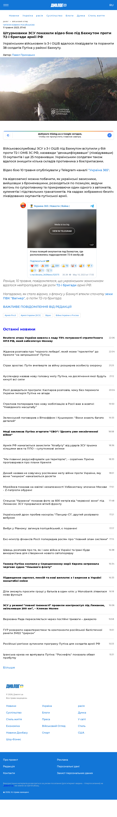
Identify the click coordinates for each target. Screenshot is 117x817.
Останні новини (19, 329)
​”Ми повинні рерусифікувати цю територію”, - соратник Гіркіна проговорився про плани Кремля (48, 461)
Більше (9, 667)
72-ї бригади (66, 285)
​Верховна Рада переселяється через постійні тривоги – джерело (49, 619)
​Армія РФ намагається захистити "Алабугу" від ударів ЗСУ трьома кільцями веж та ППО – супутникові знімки (50, 447)
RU (111, 5)
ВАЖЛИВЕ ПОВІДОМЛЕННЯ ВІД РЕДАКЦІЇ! (37, 307)
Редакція (9, 766)
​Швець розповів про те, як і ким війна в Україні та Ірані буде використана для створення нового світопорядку (46, 551)
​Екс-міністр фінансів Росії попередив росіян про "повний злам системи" (55, 539)
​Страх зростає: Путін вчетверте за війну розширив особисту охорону (52, 365)
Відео (48, 315)
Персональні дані (68, 766)
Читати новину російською (19, 25)
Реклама (62, 759)
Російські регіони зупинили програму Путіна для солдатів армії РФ (51, 643)
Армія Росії (10, 315)
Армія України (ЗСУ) (31, 315)
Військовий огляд (20, 21)
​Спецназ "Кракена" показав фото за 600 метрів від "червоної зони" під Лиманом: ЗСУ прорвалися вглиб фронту (53, 502)
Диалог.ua (8, 785)
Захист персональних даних (75, 773)
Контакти (9, 773)
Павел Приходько (23, 55)
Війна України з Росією (67, 315)
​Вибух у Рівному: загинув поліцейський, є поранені (40, 528)
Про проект (10, 759)
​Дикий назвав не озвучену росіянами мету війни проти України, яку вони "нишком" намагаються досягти (52, 475)
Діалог (6, 21)
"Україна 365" (98, 170)
